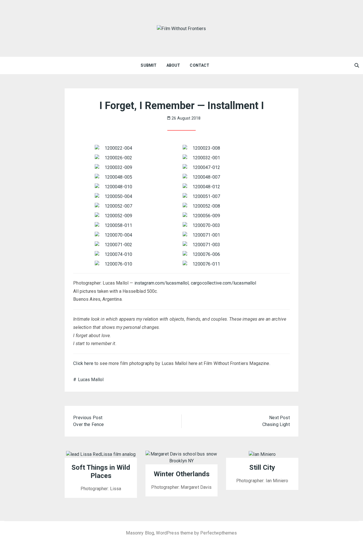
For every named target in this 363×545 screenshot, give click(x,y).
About (173, 65)
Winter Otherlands (182, 474)
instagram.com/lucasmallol (161, 283)
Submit (149, 65)
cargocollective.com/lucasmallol (223, 283)
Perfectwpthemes (218, 533)
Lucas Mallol (91, 379)
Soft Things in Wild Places (100, 471)
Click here (83, 363)
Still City (262, 467)
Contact (199, 65)
